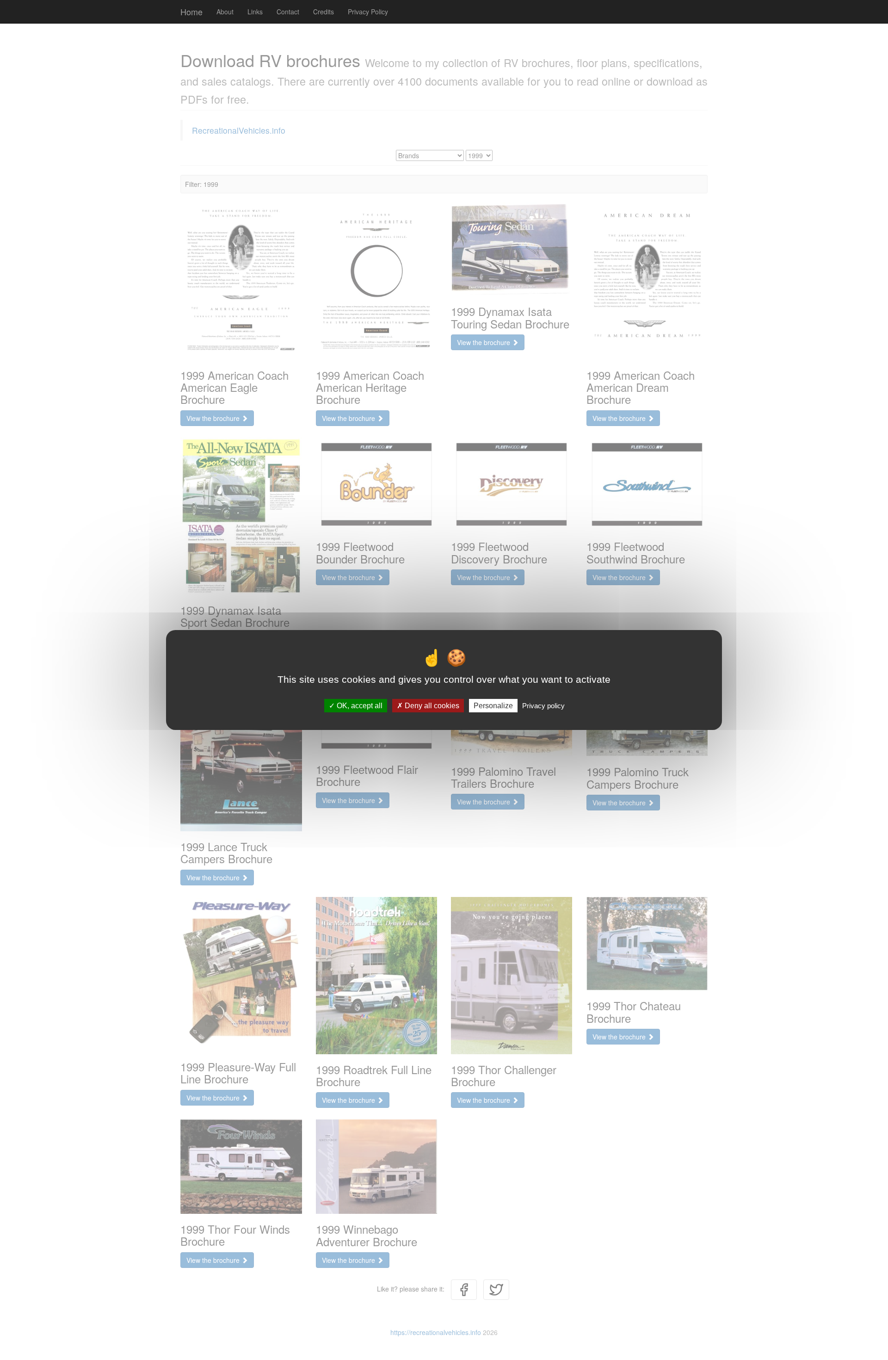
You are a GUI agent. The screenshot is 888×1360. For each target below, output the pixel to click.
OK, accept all (358, 706)
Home (191, 12)
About (225, 11)
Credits (323, 11)
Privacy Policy (368, 11)
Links (255, 11)
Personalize (493, 706)
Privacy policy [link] (543, 706)
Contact (288, 11)
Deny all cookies (431, 706)
